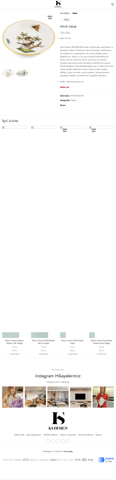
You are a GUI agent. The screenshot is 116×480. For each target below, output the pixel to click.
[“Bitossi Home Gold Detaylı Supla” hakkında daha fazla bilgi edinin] (63, 335)
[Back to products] (108, 13)
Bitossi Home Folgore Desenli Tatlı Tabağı (14, 342)
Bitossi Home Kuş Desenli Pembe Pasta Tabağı (101, 342)
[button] (5, 38)
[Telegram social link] (81, 105)
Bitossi (14, 350)
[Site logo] (58, 4)
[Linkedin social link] (77, 105)
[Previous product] (105, 13)
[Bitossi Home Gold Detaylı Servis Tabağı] (43, 232)
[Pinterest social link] (74, 105)
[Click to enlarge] (7, 60)
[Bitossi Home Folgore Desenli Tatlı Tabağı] (14, 232)
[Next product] (112, 13)
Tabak (74, 13)
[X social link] (71, 105)
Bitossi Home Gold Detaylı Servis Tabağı (43, 342)
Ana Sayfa (64, 13)
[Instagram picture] (12, 397)
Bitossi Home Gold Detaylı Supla (72, 342)
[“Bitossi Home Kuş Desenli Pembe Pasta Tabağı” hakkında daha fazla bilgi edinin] (92, 335)
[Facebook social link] (67, 105)
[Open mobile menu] (3, 4)
